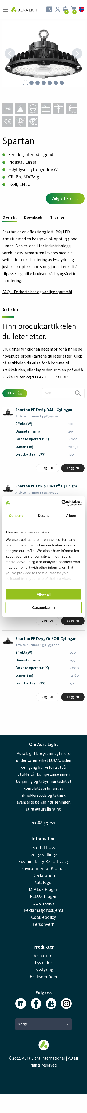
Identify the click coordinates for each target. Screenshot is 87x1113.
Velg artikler (62, 199)
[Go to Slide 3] (37, 82)
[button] (43, 54)
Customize (41, 607)
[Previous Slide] (9, 54)
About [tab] (71, 516)
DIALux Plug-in (43, 889)
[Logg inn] (58, 9)
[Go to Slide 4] (43, 82)
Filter (12, 393)
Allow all (44, 594)
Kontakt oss (43, 848)
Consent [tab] (16, 516)
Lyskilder (43, 963)
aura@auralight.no (43, 809)
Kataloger (43, 882)
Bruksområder (44, 977)
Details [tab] (43, 516)
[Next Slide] (77, 54)
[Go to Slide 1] (25, 82)
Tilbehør (57, 218)
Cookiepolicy (43, 917)
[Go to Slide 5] (49, 82)
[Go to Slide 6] (55, 82)
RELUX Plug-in (43, 896)
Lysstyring (43, 970)
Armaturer (43, 956)
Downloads (33, 218)
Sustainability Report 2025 (43, 862)
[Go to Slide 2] (31, 82)
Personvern (44, 924)
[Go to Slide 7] (61, 82)
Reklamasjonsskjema (44, 910)
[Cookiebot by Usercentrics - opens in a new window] (62, 503)
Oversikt (9, 218)
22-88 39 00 (43, 823)
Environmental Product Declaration (43, 872)
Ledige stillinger (43, 855)
